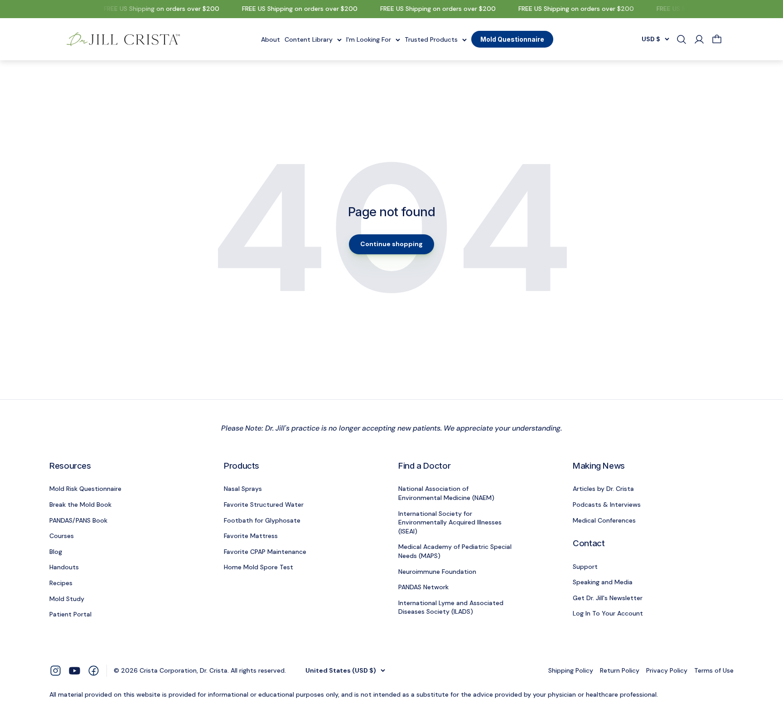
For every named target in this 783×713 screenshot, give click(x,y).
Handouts (64, 567)
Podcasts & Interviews (607, 504)
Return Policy (619, 670)
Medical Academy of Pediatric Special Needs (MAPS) (455, 551)
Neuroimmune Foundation (437, 571)
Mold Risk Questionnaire (85, 489)
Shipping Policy (570, 670)
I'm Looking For (368, 39)
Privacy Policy (666, 670)
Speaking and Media (603, 582)
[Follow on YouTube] (74, 670)
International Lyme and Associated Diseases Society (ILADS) (450, 607)
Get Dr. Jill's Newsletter (608, 598)
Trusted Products (431, 39)
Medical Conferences (604, 520)
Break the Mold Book (80, 504)
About (270, 39)
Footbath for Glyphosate (262, 520)
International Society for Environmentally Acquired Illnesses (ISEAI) (450, 522)
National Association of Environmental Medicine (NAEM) (446, 493)
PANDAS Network (423, 587)
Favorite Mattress (251, 536)
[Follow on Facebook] (93, 670)
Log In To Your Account (608, 613)
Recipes (60, 583)
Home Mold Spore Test (258, 567)
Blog (55, 552)
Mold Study (66, 599)
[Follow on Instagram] (55, 670)
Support (585, 567)
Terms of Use (714, 670)
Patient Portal (70, 614)
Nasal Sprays (243, 489)
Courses (61, 536)
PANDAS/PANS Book (78, 520)
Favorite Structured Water (264, 504)
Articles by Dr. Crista (603, 489)
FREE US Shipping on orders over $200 (157, 9)
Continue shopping (391, 244)
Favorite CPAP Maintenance (265, 552)
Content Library (309, 39)
